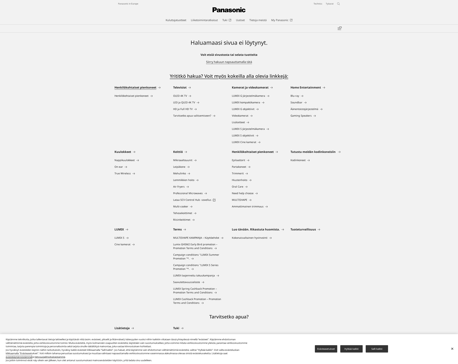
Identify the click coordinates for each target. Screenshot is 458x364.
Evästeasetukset (326, 348)
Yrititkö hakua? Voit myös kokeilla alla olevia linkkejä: (229, 76)
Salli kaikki (377, 348)
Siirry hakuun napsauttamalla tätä (229, 62)
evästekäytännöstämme (19, 356)
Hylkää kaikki (351, 348)
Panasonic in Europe (128, 3)
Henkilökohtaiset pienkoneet (135, 87)
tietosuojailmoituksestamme (50, 356)
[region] (229, 349)
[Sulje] (452, 349)
